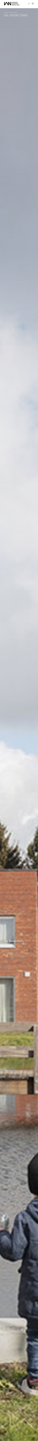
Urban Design (14, 15)
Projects (6, 12)
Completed (24, 15)
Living (6, 15)
